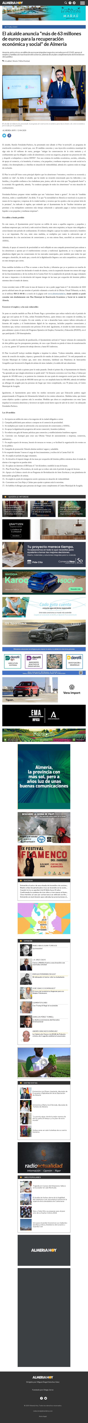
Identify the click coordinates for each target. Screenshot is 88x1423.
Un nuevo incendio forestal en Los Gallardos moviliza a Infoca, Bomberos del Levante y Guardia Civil (50, 1224)
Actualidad (8, 61)
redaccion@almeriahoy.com (42, 1411)
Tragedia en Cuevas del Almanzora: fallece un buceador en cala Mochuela (49, 1187)
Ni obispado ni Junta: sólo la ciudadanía (48, 977)
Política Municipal (24, 61)
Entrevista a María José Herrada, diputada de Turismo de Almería (50, 1106)
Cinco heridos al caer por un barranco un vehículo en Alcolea (45, 895)
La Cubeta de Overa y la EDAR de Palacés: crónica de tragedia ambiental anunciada (49, 1035)
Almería (15, 61)
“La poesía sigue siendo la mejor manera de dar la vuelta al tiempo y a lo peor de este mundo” (49, 1118)
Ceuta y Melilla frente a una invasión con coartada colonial (49, 963)
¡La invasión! (38, 948)
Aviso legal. (43, 1416)
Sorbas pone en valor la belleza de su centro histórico (50, 1131)
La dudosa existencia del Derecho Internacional (46, 1021)
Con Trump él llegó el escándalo (45, 1006)
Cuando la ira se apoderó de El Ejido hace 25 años (40, 890)
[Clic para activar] (66, 3)
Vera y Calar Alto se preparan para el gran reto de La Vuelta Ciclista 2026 (49, 1212)
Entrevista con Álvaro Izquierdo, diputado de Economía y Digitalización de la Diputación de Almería (50, 1093)
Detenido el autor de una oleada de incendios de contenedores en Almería (51, 885)
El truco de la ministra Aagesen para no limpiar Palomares (48, 992)
